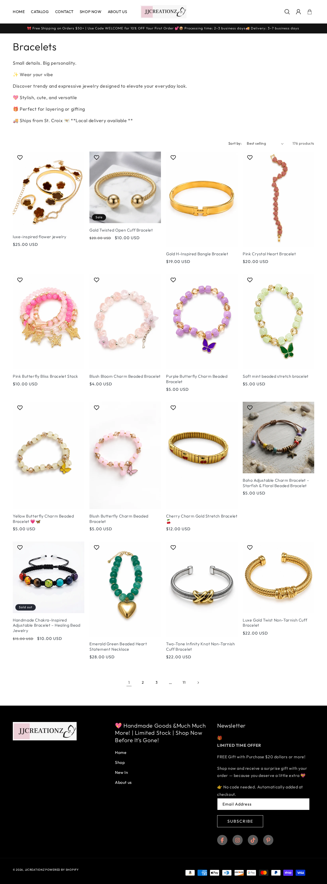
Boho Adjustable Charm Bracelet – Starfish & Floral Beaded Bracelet (276, 483)
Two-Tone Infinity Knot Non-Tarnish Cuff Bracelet (200, 646)
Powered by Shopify (62, 869)
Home (120, 752)
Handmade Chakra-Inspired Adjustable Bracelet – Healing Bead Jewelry (46, 625)
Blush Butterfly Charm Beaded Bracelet (118, 518)
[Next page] (198, 682)
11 (184, 682)
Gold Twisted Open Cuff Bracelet (121, 230)
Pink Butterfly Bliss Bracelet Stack (45, 376)
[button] (287, 11)
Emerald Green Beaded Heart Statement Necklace (118, 646)
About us (123, 782)
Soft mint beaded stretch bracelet (276, 376)
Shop (120, 762)
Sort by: (235, 143)
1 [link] (129, 682)
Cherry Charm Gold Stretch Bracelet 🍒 (201, 518)
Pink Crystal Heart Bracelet (269, 253)
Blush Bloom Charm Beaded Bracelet (125, 376)
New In (121, 772)
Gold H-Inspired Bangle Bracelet (197, 253)
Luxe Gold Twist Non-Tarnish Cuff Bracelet (275, 622)
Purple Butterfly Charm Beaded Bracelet (196, 379)
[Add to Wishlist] (20, 157)
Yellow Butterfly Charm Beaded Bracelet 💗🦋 (43, 518)
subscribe (240, 821)
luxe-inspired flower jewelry (39, 236)
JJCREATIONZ (35, 869)
